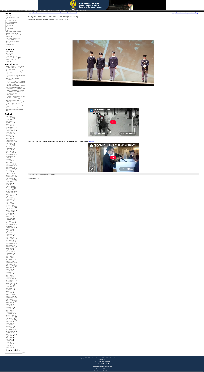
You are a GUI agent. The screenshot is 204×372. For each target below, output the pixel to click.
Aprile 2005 (9, 344)
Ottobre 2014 (9, 281)
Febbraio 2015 (10, 277)
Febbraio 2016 (10, 258)
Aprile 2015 (9, 274)
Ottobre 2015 (9, 264)
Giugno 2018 (9, 215)
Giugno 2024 (9, 133)
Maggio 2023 (9, 148)
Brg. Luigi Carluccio (11, 22)
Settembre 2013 (10, 301)
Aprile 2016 (9, 254)
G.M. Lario (9, 53)
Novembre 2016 (10, 243)
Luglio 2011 (9, 336)
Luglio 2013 (9, 304)
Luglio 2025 (9, 119)
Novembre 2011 (10, 331)
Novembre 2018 (10, 207)
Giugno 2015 (9, 270)
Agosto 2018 (9, 211)
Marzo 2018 (9, 218)
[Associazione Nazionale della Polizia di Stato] (102, 5)
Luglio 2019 (9, 196)
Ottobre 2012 (9, 318)
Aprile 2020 (9, 183)
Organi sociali (10, 23)
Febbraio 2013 (10, 312)
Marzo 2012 (9, 328)
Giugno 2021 (9, 170)
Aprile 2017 (9, 235)
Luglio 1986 (9, 347)
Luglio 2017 (9, 231)
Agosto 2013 (9, 302)
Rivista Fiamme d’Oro (12, 33)
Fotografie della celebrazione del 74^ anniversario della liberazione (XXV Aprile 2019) (53, 13)
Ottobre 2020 (9, 178)
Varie (7, 61)
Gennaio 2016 (10, 259)
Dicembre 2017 (10, 223)
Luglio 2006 (9, 342)
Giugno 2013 (9, 305)
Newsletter (9, 15)
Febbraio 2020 (10, 186)
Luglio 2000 (9, 345)
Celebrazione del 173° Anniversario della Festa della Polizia (14, 109)
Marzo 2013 (9, 310)
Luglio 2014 (9, 286)
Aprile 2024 (9, 137)
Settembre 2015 (10, 266)
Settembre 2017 (10, 227)
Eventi (7, 51)
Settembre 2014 (10, 283)
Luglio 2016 (9, 250)
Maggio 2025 (9, 122)
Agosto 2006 (9, 340)
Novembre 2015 (10, 262)
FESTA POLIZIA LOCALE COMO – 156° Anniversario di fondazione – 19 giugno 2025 (15, 83)
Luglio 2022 (9, 157)
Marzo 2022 (9, 162)
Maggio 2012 (9, 326)
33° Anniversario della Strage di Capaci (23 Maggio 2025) (15, 102)
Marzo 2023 (9, 151)
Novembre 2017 (10, 224)
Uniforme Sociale (11, 20)
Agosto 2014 (9, 285)
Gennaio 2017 (10, 240)
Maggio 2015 (9, 272)
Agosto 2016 (9, 248)
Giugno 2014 (9, 288)
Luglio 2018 (9, 213)
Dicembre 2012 (10, 315)
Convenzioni (9, 28)
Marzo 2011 (9, 337)
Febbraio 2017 (10, 239)
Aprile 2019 (9, 200)
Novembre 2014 (10, 280)
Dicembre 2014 (10, 278)
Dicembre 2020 (10, 175)
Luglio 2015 (9, 269)
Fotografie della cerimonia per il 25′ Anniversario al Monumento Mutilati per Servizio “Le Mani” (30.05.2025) (15, 92)
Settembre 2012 (10, 320)
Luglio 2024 (9, 132)
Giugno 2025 (9, 121)
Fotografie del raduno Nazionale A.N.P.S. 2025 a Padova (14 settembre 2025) (15, 68)
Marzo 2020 (9, 184)
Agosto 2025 (9, 118)
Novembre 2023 (10, 141)
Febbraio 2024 (10, 140)
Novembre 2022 (10, 154)
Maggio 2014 (9, 289)
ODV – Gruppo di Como (12, 17)
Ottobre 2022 (9, 156)
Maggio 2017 (9, 234)
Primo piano (9, 59)
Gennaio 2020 (10, 188)
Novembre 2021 (10, 165)
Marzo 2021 (9, 172)
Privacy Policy (10, 44)
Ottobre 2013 (9, 299)
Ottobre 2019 (9, 192)
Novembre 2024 (10, 127)
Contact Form (97, 370)
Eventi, (46, 174)
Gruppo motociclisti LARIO (13, 35)
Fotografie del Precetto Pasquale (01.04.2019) (185, 13)
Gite (7, 54)
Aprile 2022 (9, 161)
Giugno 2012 (9, 324)
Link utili (8, 46)
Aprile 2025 (9, 124)
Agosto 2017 (9, 229)
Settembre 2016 (10, 246)
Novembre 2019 (10, 191)
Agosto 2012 (9, 321)
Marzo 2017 (9, 237)
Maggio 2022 (9, 159)
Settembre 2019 (10, 194)
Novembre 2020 (10, 176)
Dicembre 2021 (10, 164)
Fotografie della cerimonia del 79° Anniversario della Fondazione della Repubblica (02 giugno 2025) (15, 87)
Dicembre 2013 (10, 296)
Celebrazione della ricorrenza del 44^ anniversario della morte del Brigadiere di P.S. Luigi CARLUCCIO (15, 77)
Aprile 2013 (9, 309)
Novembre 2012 (10, 316)
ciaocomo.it (91, 141)
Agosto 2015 (9, 267)
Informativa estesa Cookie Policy (102, 361)
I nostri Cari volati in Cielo (13, 38)
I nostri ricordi (10, 25)
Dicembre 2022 (10, 153)
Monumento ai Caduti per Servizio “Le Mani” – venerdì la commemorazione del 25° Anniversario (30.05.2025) (15, 98)
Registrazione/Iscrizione (12, 41)
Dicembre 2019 (10, 189)
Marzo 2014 (9, 293)
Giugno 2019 (9, 197)
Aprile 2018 (9, 216)
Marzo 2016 (9, 256)
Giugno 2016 (9, 251)
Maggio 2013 (9, 307)
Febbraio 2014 (10, 294)
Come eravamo (10, 27)
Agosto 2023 (9, 145)
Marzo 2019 (9, 202)
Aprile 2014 (9, 291)
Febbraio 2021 (10, 173)
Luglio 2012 (9, 323)
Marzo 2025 (9, 126)
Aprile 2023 (9, 149)
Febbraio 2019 (10, 204)
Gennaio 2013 (10, 313)
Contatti (8, 43)
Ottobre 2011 (9, 332)
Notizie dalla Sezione (12, 58)
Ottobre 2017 (9, 226)
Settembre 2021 (10, 168)
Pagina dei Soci (10, 36)
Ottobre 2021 (9, 167)
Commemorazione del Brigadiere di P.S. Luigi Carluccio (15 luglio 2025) (15, 72)
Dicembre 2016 (10, 242)
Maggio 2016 (9, 253)
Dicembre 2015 (10, 261)
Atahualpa (109, 366)
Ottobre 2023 (9, 143)
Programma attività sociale (13, 31)
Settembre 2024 (10, 130)
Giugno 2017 (9, 232)
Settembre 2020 (10, 180)
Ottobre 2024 (9, 129)
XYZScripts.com (108, 370)
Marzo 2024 (9, 138)
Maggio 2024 (9, 135)
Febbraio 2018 (10, 219)
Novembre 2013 (10, 297)
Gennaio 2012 (10, 329)
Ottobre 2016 (9, 245)
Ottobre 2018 (9, 208)
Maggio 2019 (9, 199)
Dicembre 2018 (10, 205)
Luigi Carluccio (10, 56)
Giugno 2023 (9, 146)
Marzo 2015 (9, 275)
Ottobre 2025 (9, 116)
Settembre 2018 (10, 210)
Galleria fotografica (11, 39)
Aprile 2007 (9, 339)
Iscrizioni (8, 30)
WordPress (103, 366)
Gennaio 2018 (10, 221)
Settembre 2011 (10, 334)
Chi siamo (9, 19)
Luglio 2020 (9, 181)
